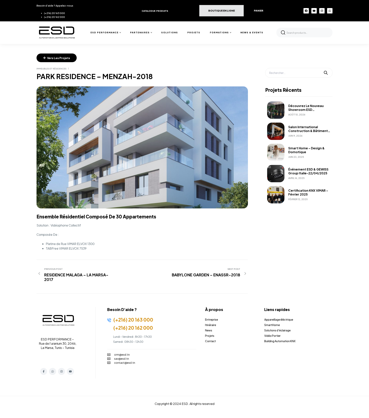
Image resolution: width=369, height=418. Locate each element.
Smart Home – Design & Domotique (306, 150)
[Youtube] (314, 10)
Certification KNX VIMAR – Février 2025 (308, 192)
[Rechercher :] (298, 72)
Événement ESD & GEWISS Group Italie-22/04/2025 (308, 171)
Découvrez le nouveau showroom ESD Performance (306, 108)
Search (283, 32)
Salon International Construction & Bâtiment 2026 (308, 129)
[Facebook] (306, 10)
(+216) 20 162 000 (54, 16)
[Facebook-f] (43, 371)
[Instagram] (322, 10)
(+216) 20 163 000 (54, 13)
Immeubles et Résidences (51, 68)
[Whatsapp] (329, 10)
